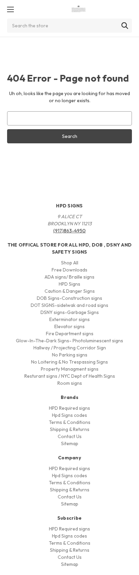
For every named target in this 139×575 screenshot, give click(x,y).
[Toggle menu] (10, 9)
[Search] (125, 26)
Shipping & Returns (69, 429)
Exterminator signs (69, 319)
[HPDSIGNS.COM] (79, 9)
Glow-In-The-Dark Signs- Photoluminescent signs (69, 341)
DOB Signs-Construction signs (69, 298)
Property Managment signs (70, 369)
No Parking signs (69, 355)
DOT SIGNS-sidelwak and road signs (69, 305)
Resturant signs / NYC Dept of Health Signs (69, 376)
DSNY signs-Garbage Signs (69, 312)
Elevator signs (69, 326)
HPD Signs (69, 284)
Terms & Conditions (69, 422)
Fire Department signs (69, 333)
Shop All (69, 263)
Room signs (69, 383)
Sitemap (69, 443)
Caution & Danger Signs (70, 291)
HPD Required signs (69, 408)
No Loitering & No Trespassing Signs (69, 362)
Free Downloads (69, 270)
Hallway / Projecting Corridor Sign (69, 348)
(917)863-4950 (69, 231)
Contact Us (70, 436)
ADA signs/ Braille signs (69, 277)
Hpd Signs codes (69, 415)
